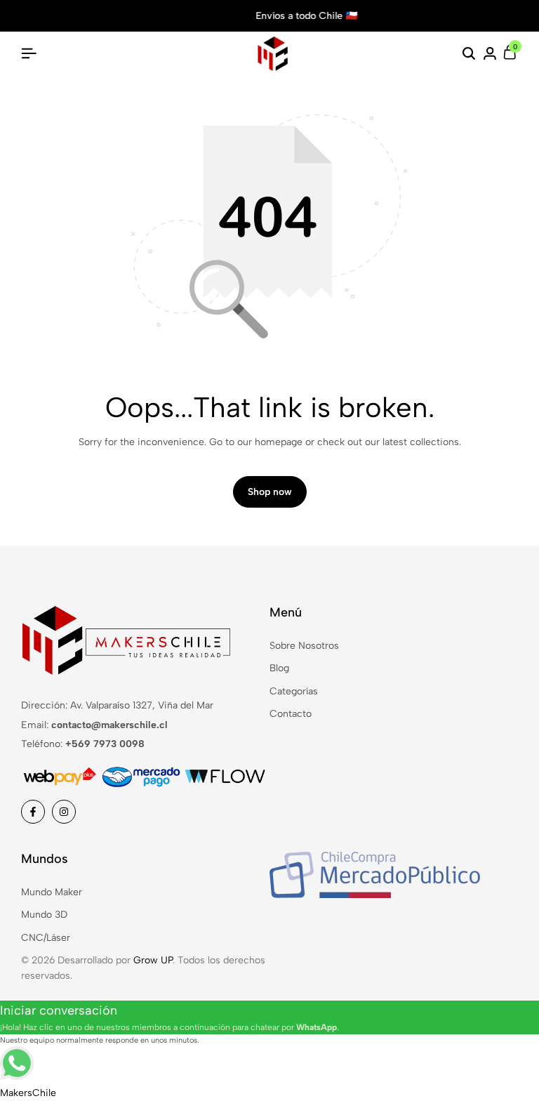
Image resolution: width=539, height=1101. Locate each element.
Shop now (270, 492)
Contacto (291, 714)
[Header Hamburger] (28, 54)
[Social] (33, 812)
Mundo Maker (51, 892)
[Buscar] (468, 54)
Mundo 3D (44, 915)
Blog (279, 668)
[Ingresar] (489, 54)
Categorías (294, 691)
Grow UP (153, 960)
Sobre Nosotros (304, 646)
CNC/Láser (45, 938)
